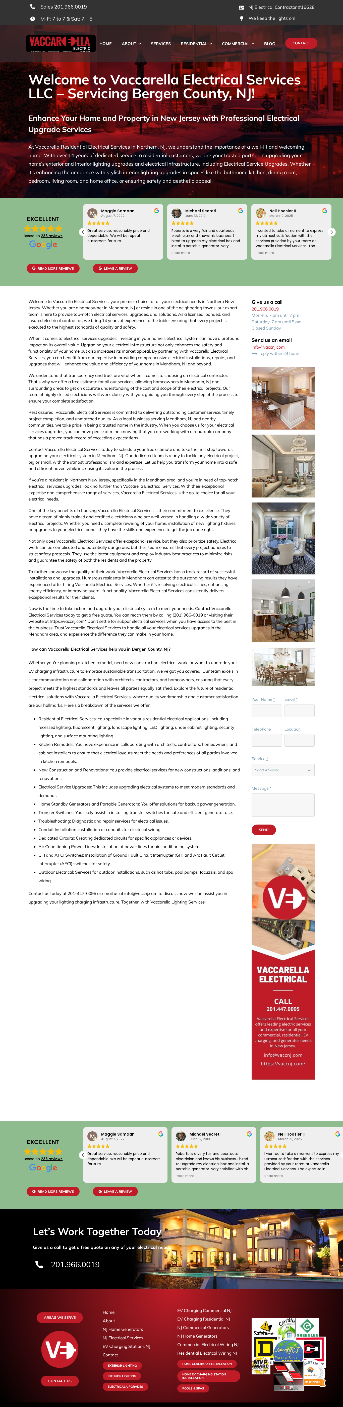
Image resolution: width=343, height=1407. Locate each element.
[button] (331, 232)
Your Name (263, 699)
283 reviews (52, 235)
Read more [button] (181, 253)
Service (260, 758)
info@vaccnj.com (268, 347)
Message (261, 788)
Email (291, 699)
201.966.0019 (265, 309)
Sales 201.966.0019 (63, 7)
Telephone (261, 729)
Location (292, 729)
